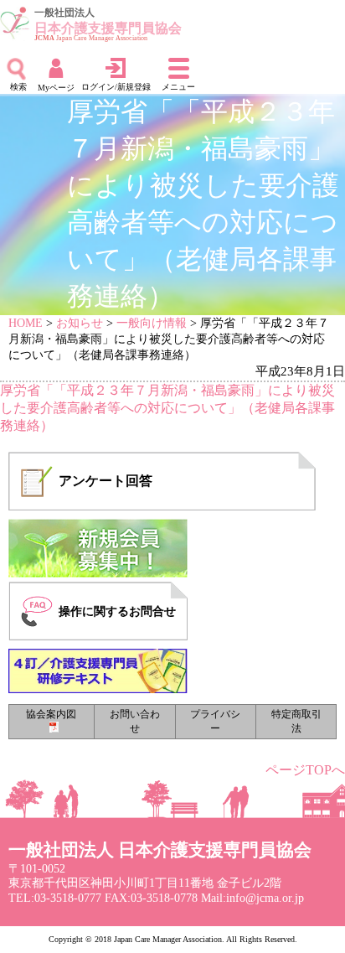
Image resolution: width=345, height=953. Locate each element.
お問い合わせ (135, 721)
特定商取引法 (296, 721)
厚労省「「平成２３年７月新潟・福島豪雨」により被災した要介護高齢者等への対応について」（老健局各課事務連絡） (167, 407)
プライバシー (215, 721)
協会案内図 (51, 714)
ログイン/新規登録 (116, 86)
